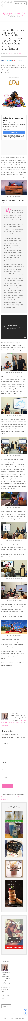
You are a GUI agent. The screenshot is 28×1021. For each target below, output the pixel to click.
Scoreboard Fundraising (15, 723)
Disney (21, 53)
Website (5, 777)
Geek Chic (4, 725)
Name (4, 762)
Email (4, 770)
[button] (14, 24)
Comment (6, 743)
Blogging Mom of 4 (14, 14)
